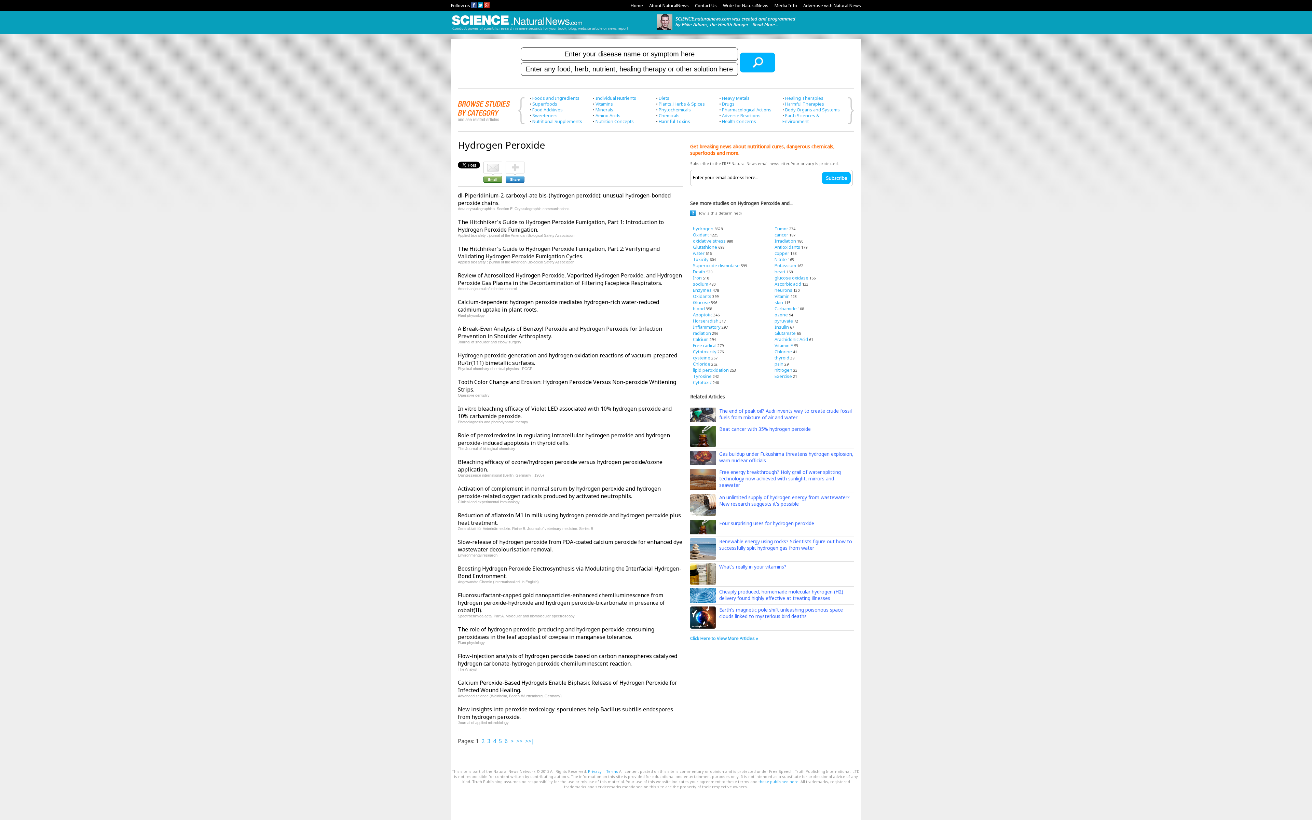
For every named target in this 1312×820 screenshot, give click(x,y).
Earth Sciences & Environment (800, 118)
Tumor (781, 229)
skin (779, 302)
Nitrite (781, 259)
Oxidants (702, 296)
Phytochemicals (675, 110)
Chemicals (669, 115)
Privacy (595, 771)
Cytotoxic (702, 382)
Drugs (728, 104)
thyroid (782, 358)
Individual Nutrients (616, 98)
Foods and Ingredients (555, 98)
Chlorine (783, 351)
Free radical (704, 345)
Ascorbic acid (788, 284)
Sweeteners (545, 115)
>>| (529, 741)
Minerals (604, 110)
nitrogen (783, 370)
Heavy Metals (736, 98)
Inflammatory (707, 327)
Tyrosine (702, 376)
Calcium (701, 339)
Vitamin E (784, 345)
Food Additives (547, 110)
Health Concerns (739, 121)
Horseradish (706, 321)
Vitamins (604, 104)
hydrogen (703, 229)
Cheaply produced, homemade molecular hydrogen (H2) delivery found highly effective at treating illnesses (781, 594)
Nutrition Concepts (615, 121)
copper (782, 253)
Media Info (786, 5)
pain (779, 364)
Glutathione (705, 247)
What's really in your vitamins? (753, 566)
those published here (778, 781)
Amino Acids (608, 115)
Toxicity (701, 259)
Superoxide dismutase (716, 265)
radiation (702, 333)
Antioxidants (787, 247)
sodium (700, 284)
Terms (612, 771)
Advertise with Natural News (832, 5)
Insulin (782, 327)
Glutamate (785, 333)
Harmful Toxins (674, 121)
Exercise (783, 376)
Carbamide (786, 308)
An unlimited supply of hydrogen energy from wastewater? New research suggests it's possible (784, 500)
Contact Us (706, 5)
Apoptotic (702, 315)
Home (637, 5)
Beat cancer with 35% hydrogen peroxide (765, 429)
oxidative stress (709, 241)
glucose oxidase (791, 278)
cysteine (701, 358)
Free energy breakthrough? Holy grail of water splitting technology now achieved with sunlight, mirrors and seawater (780, 478)
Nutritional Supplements (557, 121)
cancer (781, 235)
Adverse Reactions (741, 115)
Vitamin (782, 296)
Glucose (701, 302)
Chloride (701, 364)
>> (519, 741)
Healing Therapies (804, 98)
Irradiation (785, 241)
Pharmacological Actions (746, 110)
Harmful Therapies (804, 104)
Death (699, 272)
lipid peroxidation (711, 370)
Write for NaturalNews (745, 5)
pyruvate (784, 321)
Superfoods (544, 104)
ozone (781, 315)
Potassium (785, 265)
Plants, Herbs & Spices (682, 104)
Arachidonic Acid (791, 339)
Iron (697, 278)
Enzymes (702, 290)
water (699, 253)
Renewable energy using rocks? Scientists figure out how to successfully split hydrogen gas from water (785, 544)
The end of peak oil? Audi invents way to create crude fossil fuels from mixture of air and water (785, 414)
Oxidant (701, 235)
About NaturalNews (669, 5)
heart (780, 272)
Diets (664, 98)
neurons (783, 290)
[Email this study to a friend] (492, 165)
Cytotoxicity (704, 351)
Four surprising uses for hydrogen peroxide (766, 523)
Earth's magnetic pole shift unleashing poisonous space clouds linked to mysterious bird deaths (781, 612)
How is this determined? (719, 213)
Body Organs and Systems (812, 110)
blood (699, 308)
